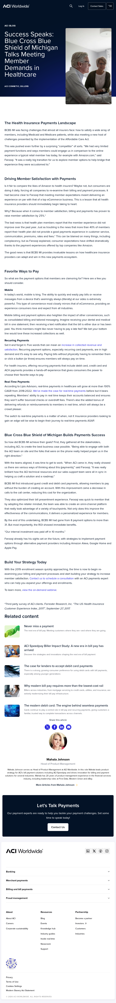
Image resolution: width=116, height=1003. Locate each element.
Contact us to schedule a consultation (52, 578)
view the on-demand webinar (39, 590)
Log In (81, 6)
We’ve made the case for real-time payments (59, 391)
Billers (24, 86)
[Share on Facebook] (54, 727)
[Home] (24, 850)
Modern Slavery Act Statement (20, 990)
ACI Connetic (12, 86)
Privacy (9, 977)
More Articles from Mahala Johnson (55, 785)
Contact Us (58, 827)
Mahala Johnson (58, 759)
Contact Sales (96, 6)
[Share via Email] (68, 727)
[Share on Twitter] (47, 727)
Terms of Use (12, 982)
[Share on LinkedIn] (61, 727)
